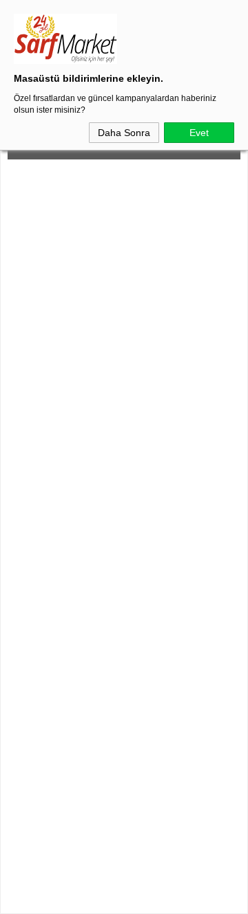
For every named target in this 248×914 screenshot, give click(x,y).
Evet (199, 132)
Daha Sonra (124, 132)
